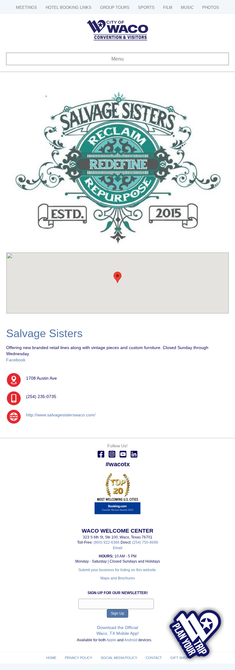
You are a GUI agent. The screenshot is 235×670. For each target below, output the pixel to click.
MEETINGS (26, 7)
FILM (167, 7)
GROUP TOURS (114, 7)
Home (51, 658)
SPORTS (146, 7)
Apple (111, 640)
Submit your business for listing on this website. (117, 570)
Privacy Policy (78, 658)
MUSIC (187, 7)
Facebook (15, 359)
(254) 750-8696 (145, 542)
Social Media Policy (119, 658)
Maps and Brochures (117, 578)
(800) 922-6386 (107, 542)
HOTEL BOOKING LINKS (68, 7)
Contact (154, 658)
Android (130, 640)
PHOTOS (210, 7)
